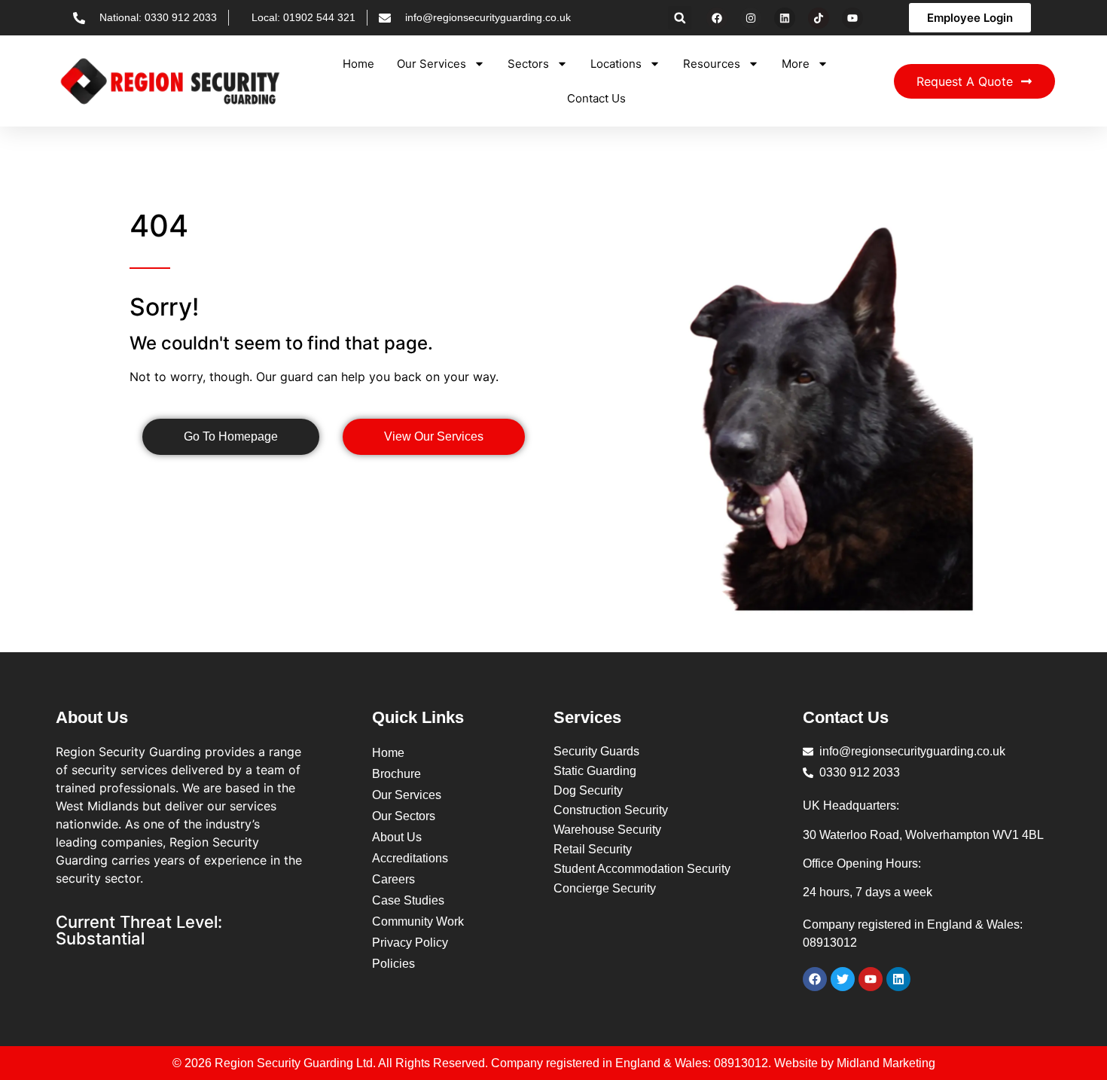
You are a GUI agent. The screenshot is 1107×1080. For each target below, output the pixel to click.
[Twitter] (843, 979)
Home (358, 63)
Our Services (431, 63)
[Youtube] (852, 18)
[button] (679, 17)
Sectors (528, 63)
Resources (711, 63)
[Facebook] (716, 18)
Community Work (418, 921)
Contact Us (596, 98)
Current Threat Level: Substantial (139, 930)
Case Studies (408, 900)
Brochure (396, 773)
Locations (616, 63)
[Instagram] (750, 18)
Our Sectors (403, 816)
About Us (397, 837)
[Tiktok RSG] (818, 18)
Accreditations (410, 858)
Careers (393, 879)
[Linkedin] (784, 18)
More (796, 63)
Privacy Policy (410, 942)
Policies (393, 963)
